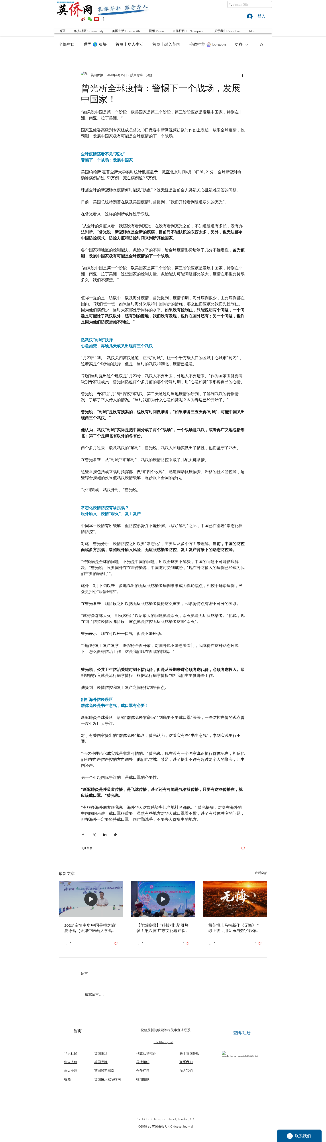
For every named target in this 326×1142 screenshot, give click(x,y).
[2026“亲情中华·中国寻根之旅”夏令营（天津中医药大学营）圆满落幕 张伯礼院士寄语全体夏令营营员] (91, 899)
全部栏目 (67, 44)
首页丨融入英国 (166, 44)
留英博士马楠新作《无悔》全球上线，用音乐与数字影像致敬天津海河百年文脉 (234, 928)
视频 (67, 1079)
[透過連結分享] (116, 834)
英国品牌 (101, 1062)
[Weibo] (83, 19)
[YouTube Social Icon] (96, 19)
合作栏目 (142, 1071)
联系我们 (186, 1062)
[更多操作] (242, 75)
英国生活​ (101, 1053)
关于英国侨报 (189, 1053)
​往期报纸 (142, 1079)
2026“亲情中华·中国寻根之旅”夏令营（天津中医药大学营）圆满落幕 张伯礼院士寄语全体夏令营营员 (90, 928)
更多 (239, 44)
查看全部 (261, 873)
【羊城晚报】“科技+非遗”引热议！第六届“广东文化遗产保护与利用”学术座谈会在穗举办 (163, 928)
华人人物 (70, 1062)
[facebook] (103, 19)
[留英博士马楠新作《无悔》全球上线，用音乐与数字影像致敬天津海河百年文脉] (235, 899)
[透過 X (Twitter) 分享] (94, 834)
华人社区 (70, 1053)
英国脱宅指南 (104, 1071)
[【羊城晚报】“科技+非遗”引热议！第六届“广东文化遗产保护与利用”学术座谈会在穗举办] (163, 899)
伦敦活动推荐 (146, 1053)
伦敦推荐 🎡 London (207, 44)
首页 (77, 1031)
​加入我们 (186, 1071)
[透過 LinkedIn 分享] (105, 834)
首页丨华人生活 (129, 44)
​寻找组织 (142, 1062)
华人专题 (70, 1071)
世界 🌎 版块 (95, 44)
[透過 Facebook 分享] (83, 834)
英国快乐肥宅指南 (107, 1079)
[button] (261, 44)
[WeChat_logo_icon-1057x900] (90, 19)
